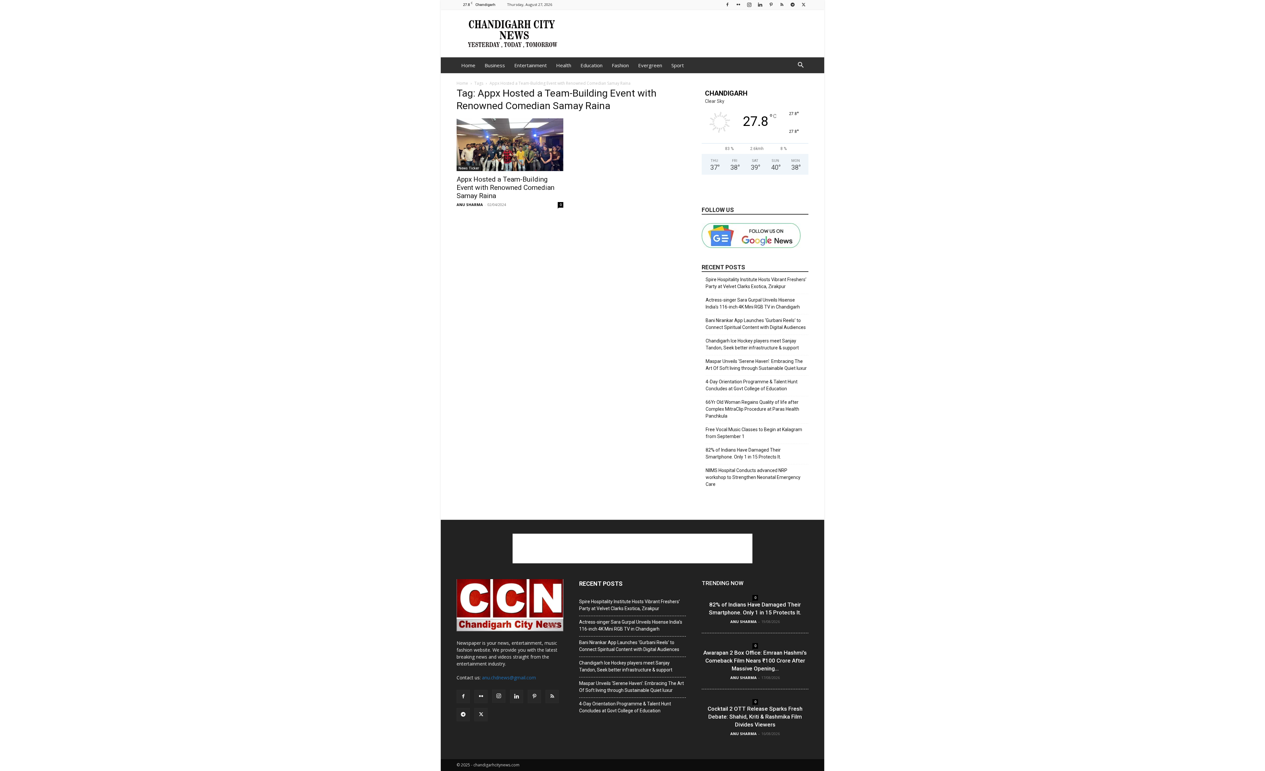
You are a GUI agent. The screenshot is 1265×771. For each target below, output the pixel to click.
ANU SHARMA (470, 204)
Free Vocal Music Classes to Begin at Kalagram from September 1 (754, 433)
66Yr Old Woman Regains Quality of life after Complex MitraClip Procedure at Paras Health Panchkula (752, 409)
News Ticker (469, 168)
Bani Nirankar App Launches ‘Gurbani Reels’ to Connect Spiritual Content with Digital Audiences (756, 324)
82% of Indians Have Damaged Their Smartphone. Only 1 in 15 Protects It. (743, 453)
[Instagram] (749, 4)
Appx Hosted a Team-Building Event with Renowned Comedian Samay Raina (505, 187)
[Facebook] (727, 4)
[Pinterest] (771, 4)
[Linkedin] (760, 4)
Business (495, 65)
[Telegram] (793, 4)
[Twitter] (803, 4)
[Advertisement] (688, 33)
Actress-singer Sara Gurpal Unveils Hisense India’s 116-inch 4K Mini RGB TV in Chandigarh (753, 303)
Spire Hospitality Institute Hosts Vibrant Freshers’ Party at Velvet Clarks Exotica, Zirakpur (756, 283)
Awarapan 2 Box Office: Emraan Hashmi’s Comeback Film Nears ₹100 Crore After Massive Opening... (755, 660)
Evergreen (650, 65)
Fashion (620, 65)
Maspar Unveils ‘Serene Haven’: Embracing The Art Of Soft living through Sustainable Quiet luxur (756, 365)
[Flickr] (738, 4)
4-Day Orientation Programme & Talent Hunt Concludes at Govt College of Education (752, 385)
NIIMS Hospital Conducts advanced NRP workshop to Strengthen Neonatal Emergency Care (753, 477)
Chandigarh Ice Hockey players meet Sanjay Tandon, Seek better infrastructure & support (752, 344)
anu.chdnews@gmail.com (509, 677)
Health (563, 65)
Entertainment (530, 65)
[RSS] (782, 4)
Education (591, 65)
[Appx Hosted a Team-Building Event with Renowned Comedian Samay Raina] (510, 144)
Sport (677, 65)
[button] (800, 66)
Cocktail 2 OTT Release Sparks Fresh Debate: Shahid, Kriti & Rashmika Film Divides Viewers (755, 716)
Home (468, 65)
